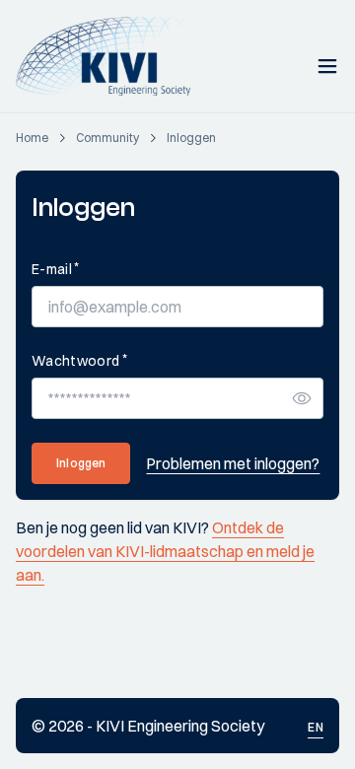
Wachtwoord (79, 360)
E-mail (55, 268)
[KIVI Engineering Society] (112, 56)
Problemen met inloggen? (233, 463)
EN (315, 727)
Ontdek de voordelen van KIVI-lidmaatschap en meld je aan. (165, 551)
